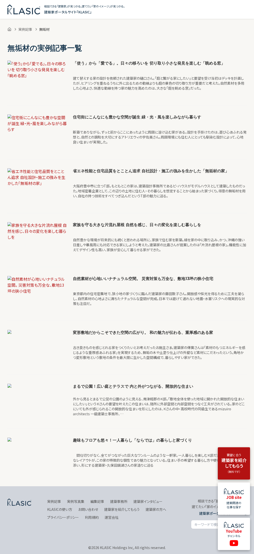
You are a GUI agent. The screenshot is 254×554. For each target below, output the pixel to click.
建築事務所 (118, 501)
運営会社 (112, 517)
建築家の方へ (156, 509)
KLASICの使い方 (59, 509)
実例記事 (25, 29)
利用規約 (92, 517)
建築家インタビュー (147, 501)
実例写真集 (75, 501)
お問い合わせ (88, 509)
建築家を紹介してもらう (122, 509)
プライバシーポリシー (63, 517)
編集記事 (97, 501)
